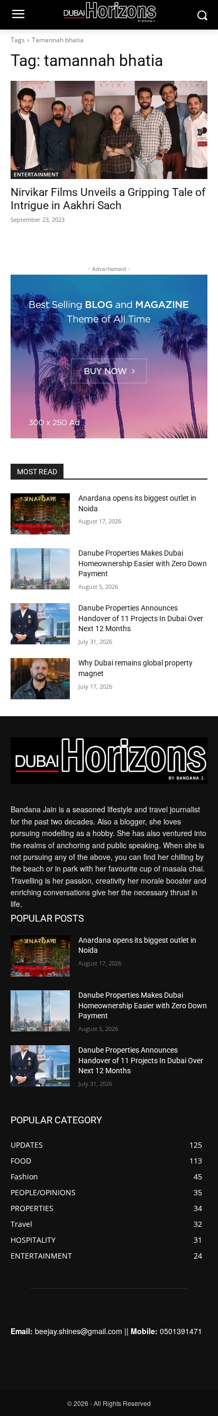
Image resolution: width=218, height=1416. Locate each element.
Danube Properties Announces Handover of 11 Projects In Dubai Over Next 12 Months (140, 618)
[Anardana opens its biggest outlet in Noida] (40, 513)
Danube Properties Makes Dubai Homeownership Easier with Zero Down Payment (142, 563)
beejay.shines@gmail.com (78, 1331)
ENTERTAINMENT (36, 174)
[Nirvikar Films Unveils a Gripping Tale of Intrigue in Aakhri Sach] (109, 130)
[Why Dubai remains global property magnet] (40, 678)
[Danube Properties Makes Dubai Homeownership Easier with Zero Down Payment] (40, 568)
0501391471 (181, 1331)
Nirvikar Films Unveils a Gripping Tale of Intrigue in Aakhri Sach (108, 199)
